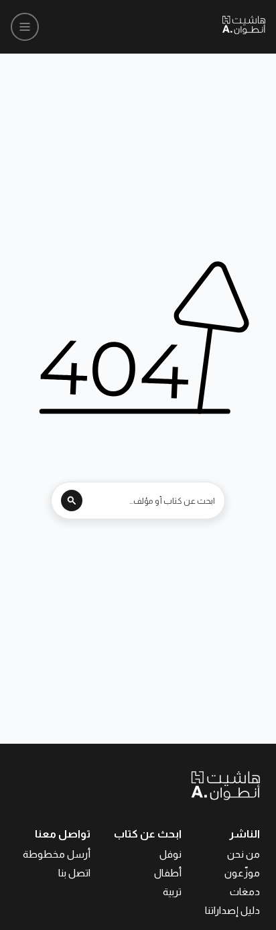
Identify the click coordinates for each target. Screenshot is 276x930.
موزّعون (242, 872)
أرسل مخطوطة (56, 854)
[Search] (71, 500)
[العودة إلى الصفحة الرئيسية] (195, 785)
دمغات (245, 891)
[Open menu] (25, 27)
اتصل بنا (74, 872)
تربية (172, 891)
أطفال (168, 872)
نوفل (170, 854)
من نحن (243, 854)
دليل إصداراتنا (232, 910)
